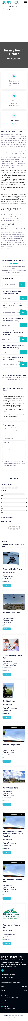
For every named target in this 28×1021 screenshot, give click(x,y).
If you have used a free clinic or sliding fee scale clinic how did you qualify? (13, 306)
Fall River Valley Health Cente (12, 657)
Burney (19, 58)
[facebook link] (2, 970)
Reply (23, 298)
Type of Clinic (6, 442)
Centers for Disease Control (8, 974)
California (13, 58)
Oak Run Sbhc (9, 701)
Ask (22, 284)
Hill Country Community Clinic (13, 881)
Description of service (8, 450)
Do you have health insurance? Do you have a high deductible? (13, 319)
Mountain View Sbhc (11, 613)
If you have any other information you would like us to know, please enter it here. (13, 332)
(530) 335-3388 (13, 105)
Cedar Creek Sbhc (10, 788)
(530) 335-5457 (14, 103)
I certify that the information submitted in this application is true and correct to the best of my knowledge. (14, 463)
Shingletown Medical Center (11, 926)
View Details (7, 585)
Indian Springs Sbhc (11, 745)
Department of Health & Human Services (11, 982)
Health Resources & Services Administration (11, 980)
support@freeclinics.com (16, 9)
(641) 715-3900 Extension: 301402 (16, 8)
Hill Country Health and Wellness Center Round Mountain (13, 834)
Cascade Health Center (12, 569)
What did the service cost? (9, 435)
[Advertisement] (14, 27)
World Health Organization (7, 977)
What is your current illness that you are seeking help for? (12, 292)
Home (8, 58)
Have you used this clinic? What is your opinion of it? (13, 358)
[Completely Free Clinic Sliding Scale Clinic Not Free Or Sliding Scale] (14, 446)
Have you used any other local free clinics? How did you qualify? (13, 346)
